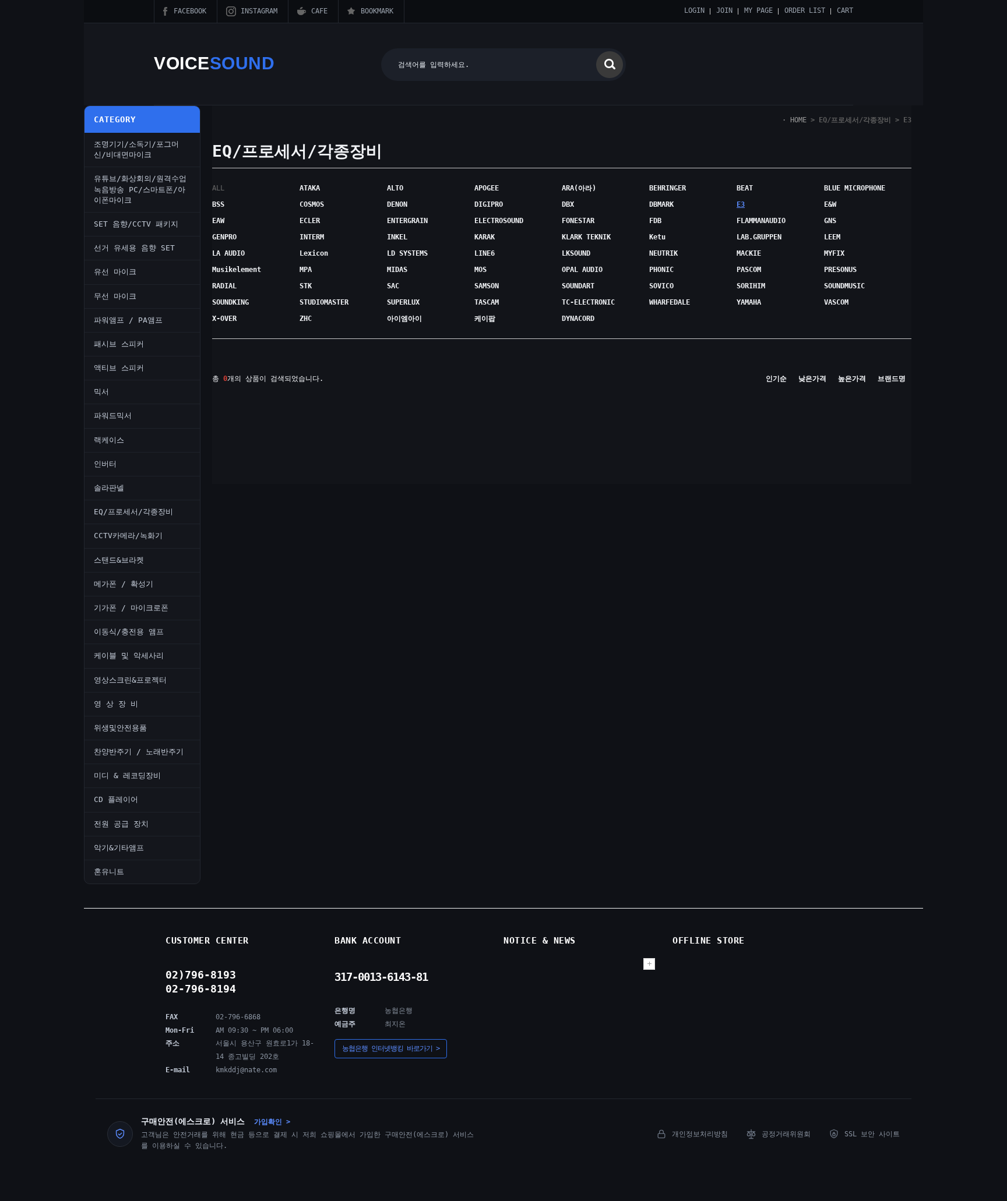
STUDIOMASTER (324, 302)
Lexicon (314, 253)
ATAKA (310, 188)
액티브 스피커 (119, 367)
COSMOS (312, 204)
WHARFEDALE (669, 302)
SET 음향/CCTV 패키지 (136, 224)
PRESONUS (840, 270)
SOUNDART (578, 286)
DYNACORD (578, 319)
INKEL (397, 237)
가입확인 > (272, 1122)
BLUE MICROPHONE (854, 188)
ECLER (310, 221)
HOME (798, 120)
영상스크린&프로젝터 (130, 680)
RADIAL (224, 286)
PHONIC (661, 270)
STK (306, 286)
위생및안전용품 (120, 727)
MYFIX (834, 253)
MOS (480, 270)
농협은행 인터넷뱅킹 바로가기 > (390, 1048)
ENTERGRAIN (407, 221)
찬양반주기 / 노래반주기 (139, 751)
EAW (218, 221)
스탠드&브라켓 (119, 560)
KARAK (484, 237)
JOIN (724, 10)
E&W (830, 204)
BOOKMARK (377, 11)
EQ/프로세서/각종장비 (133, 511)
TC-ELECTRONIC (588, 302)
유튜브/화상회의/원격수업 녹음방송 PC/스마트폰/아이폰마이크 (140, 189)
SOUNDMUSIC (844, 286)
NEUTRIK (663, 253)
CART (845, 10)
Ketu (657, 237)
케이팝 (484, 319)
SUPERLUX (403, 302)
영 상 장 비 (116, 704)
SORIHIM (751, 286)
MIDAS (397, 270)
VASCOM (836, 302)
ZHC (306, 319)
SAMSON (486, 286)
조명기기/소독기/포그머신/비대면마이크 (136, 149)
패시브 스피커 (119, 344)
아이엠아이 (404, 319)
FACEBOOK (190, 11)
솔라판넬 (109, 487)
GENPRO (224, 237)
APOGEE (486, 188)
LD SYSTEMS (407, 253)
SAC (393, 286)
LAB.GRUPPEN (759, 237)
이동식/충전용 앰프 (129, 631)
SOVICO (661, 286)
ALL (218, 188)
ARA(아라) (579, 188)
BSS (218, 204)
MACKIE (749, 253)
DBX (568, 204)
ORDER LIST (804, 10)
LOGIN (694, 10)
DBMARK (661, 204)
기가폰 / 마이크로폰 (131, 607)
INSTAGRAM (259, 11)
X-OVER (224, 319)
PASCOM (749, 270)
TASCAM (486, 302)
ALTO (395, 188)
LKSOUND (576, 253)
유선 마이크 (115, 271)
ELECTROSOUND (498, 221)
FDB (655, 221)
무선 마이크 (115, 296)
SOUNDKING (230, 302)
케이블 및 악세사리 (129, 655)
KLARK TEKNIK (586, 237)
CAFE (319, 11)
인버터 (105, 464)
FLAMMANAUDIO (761, 221)
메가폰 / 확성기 (123, 584)
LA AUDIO (228, 253)
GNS (830, 221)
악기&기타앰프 (119, 847)
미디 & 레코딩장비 (127, 775)
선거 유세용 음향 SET (134, 247)
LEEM (832, 237)
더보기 (649, 964)
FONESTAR (578, 221)
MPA (306, 270)
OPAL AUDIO (582, 270)
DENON (397, 204)
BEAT (745, 188)
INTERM (312, 237)
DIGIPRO (488, 204)
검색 (609, 64)
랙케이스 (109, 440)
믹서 (101, 391)
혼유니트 (109, 871)
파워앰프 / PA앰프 (128, 320)
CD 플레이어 (116, 799)
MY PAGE (758, 10)
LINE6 (484, 253)
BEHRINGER (667, 188)
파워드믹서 (113, 415)
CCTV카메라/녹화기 (128, 535)
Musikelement (236, 270)
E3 (907, 120)
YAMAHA (749, 302)
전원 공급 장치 (121, 823)
